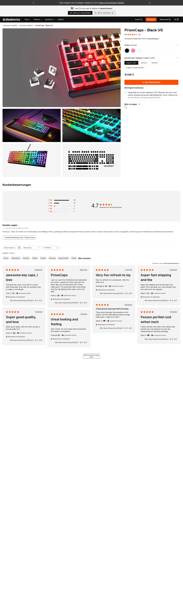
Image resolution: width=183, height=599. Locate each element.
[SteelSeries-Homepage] (13, 19)
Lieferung (52, 258)
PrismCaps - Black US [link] (44, 25)
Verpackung (15, 258)
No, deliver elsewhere (103, 13)
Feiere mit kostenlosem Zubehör (111, 3)
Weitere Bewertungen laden (91, 356)
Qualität (43, 258)
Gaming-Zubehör (26, 25)
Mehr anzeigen (84, 258)
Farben (5, 258)
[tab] (138, 19)
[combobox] (31, 248)
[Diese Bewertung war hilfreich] (36, 300)
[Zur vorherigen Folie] (33, 2)
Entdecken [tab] (49, 19)
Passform (26, 258)
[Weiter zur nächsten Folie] (149, 2)
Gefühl (73, 258)
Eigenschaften (63, 258)
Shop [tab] (27, 19)
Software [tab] (36, 19)
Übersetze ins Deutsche (16, 297)
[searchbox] (10, 247)
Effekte (34, 258)
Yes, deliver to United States (80, 13)
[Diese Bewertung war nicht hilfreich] (40, 300)
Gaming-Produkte (10, 25)
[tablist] (40, 19)
